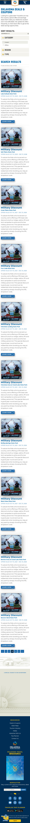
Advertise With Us (15, 733)
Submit (23, 789)
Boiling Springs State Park (9, 443)
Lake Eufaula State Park (8, 94)
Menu (5, 1)
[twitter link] (15, 798)
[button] (5, 2)
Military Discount (11, 91)
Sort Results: (8, 31)
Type (6, 54)
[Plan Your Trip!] (5, 818)
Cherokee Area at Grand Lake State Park (14, 385)
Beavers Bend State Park (9, 618)
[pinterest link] (20, 798)
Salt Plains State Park (8, 152)
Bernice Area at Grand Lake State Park (13, 559)
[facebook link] (10, 798)
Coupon (7, 42)
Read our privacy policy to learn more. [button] (18, 817)
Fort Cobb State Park (8, 268)
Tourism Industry (15, 728)
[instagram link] (15, 802)
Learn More (7, 121)
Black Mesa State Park (8, 501)
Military (7, 45)
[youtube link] (10, 802)
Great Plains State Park (8, 210)
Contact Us (15, 738)
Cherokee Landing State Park (10, 327)
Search (25, 1)
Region (7, 50)
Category (8, 38)
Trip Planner (15, 736)
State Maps (15, 726)
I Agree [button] (15, 820)
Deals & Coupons (15, 723)
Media (15, 731)
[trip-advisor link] (20, 802)
